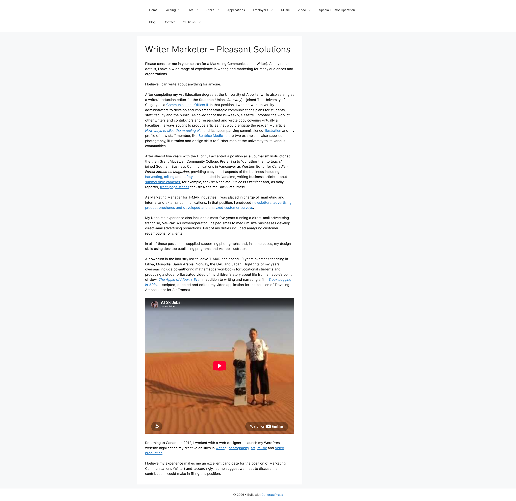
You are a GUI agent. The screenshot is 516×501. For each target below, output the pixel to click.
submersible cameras (162, 182)
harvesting (153, 177)
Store (210, 10)
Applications (236, 10)
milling (169, 177)
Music (285, 10)
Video (302, 10)
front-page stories (174, 187)
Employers (260, 10)
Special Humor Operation (337, 10)
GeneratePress (272, 495)
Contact (169, 22)
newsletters (261, 203)
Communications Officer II (187, 105)
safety (187, 177)
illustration (272, 131)
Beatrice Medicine (213, 136)
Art (191, 10)
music (262, 448)
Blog (152, 22)
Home (153, 10)
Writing (171, 10)
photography (239, 448)
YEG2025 (189, 22)
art (253, 448)
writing (221, 448)
